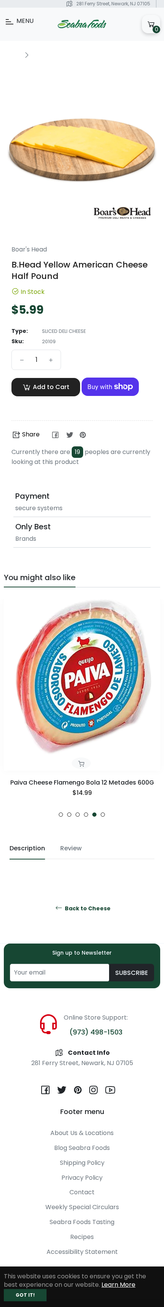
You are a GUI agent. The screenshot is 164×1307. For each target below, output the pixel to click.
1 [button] (61, 814)
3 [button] (78, 814)
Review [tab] (71, 848)
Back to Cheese (87, 908)
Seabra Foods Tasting (82, 1222)
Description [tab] (27, 848)
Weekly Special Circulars (82, 1207)
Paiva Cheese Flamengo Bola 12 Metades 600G (82, 782)
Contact (82, 1192)
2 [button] (69, 814)
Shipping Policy (82, 1162)
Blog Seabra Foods (82, 1147)
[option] (82, 708)
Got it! (25, 1295)
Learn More (118, 1284)
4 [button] (86, 814)
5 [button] (94, 814)
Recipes (82, 1236)
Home (12, 54)
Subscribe (131, 972)
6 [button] (103, 814)
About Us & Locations (82, 1133)
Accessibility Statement (82, 1251)
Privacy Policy (82, 1177)
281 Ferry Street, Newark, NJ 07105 (113, 3)
